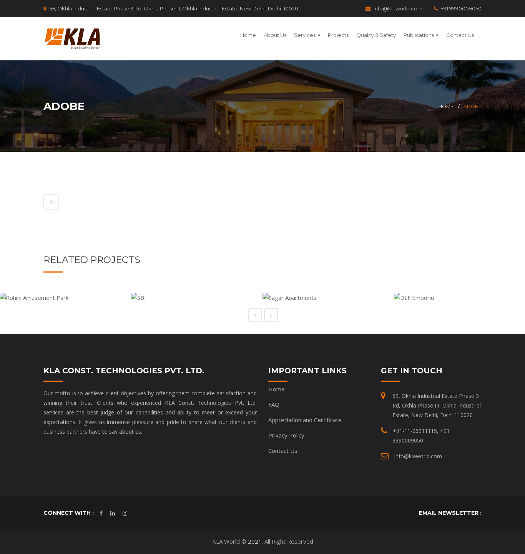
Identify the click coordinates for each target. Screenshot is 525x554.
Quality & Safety (376, 35)
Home (248, 35)
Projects (338, 35)
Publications (419, 35)
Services (305, 35)
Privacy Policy (286, 435)
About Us (275, 35)
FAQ (273, 404)
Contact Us (460, 35)
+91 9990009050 (461, 8)
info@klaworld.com (398, 8)
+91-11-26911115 (415, 430)
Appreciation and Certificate (305, 420)
